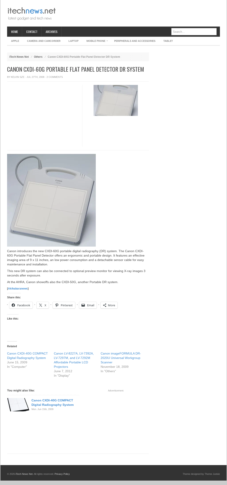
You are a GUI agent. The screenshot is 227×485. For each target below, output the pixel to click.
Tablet (168, 41)
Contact (31, 31)
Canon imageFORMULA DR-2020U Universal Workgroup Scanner (121, 358)
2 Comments (55, 77)
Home (14, 31)
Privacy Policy (62, 474)
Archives (51, 31)
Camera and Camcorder (44, 41)
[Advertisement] (139, 13)
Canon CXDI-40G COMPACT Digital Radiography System (52, 402)
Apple (15, 41)
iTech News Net (19, 56)
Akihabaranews (18, 288)
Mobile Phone (93, 42)
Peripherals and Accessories (134, 41)
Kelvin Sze (17, 77)
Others (38, 56)
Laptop (73, 41)
